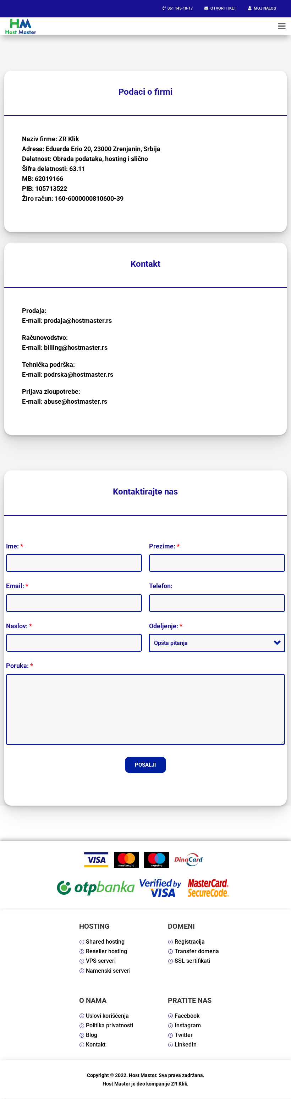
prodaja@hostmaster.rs (78, 320)
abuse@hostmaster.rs (75, 401)
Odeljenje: (165, 626)
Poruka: (19, 665)
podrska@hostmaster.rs (78, 374)
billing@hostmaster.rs (76, 347)
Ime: (14, 546)
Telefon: (160, 586)
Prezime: (164, 546)
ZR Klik (179, 1084)
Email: (17, 586)
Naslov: (19, 626)
